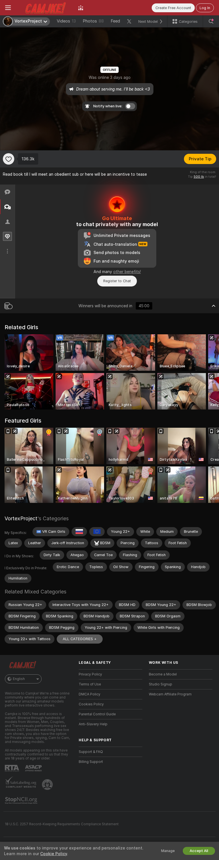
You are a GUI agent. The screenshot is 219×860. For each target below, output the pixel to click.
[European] (97, 531)
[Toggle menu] (8, 7)
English (19, 679)
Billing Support (91, 762)
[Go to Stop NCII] (21, 800)
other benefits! (127, 271)
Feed (115, 21)
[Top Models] (80, 7)
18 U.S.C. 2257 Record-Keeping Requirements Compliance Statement (62, 824)
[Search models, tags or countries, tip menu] (211, 21)
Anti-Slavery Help (93, 724)
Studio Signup (160, 684)
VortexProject (21, 518)
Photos (93, 21)
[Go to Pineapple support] (48, 784)
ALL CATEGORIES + (80, 639)
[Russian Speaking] (79, 531)
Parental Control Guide (97, 714)
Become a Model (163, 674)
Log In (205, 8)
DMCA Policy (89, 694)
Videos (66, 21)
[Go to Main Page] (44, 7)
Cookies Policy (91, 704)
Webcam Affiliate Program (170, 694)
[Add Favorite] (8, 159)
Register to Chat (117, 281)
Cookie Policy (53, 853)
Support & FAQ (91, 752)
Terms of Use (90, 684)
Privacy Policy (90, 674)
